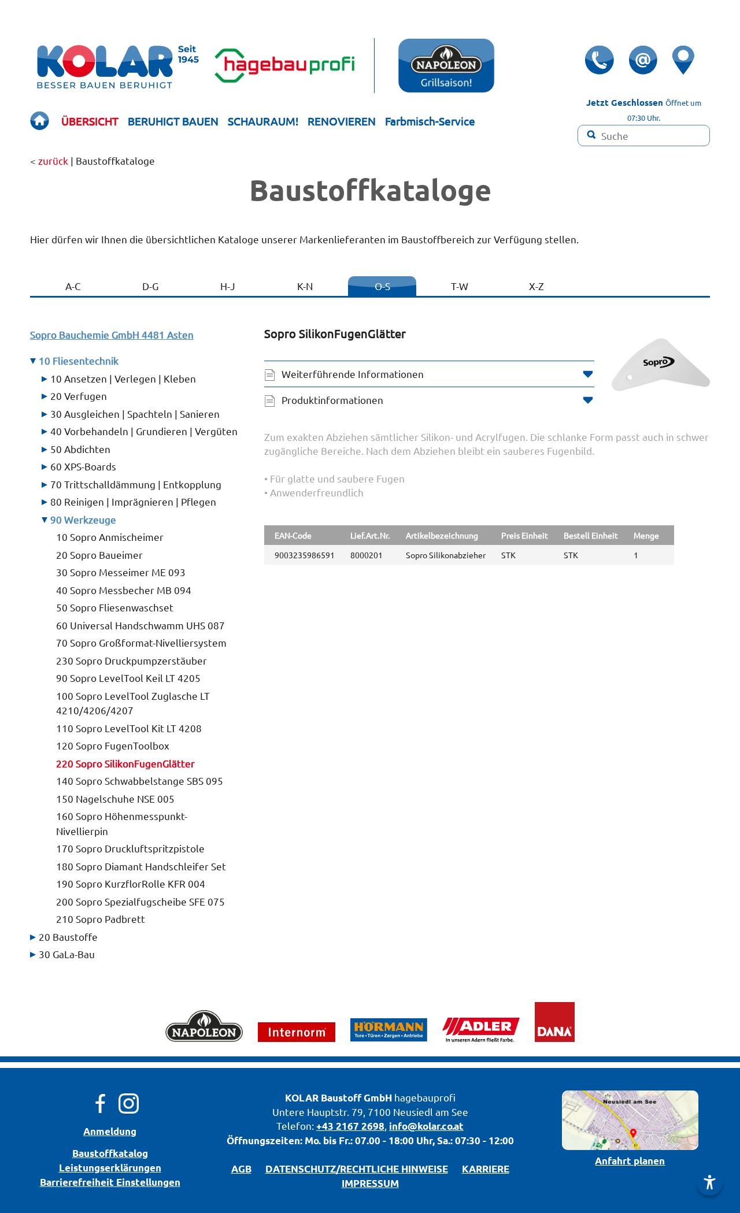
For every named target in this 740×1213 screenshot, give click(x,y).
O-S (382, 286)
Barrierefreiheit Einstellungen (110, 1182)
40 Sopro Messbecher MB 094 (123, 590)
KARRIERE (485, 1169)
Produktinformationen (332, 400)
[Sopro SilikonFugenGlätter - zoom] (661, 365)
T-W (459, 286)
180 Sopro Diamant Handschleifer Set (141, 866)
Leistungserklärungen (110, 1168)
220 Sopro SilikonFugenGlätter (125, 763)
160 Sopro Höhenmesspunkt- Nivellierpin (121, 823)
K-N (305, 286)
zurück (53, 160)
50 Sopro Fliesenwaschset (114, 607)
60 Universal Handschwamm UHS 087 (140, 625)
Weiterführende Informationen (353, 374)
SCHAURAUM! (263, 121)
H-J (227, 286)
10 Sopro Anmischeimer (110, 537)
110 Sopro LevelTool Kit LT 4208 (129, 728)
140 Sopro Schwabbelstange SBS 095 (139, 780)
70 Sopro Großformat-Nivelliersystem (141, 642)
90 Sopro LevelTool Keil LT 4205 (128, 678)
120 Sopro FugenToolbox (112, 745)
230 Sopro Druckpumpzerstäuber (131, 660)
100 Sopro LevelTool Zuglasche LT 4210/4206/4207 (133, 703)
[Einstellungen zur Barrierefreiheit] (710, 1183)
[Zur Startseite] (39, 121)
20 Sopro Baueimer (99, 554)
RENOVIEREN (342, 121)
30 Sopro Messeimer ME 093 (121, 572)
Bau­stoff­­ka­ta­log (110, 1153)
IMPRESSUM (370, 1183)
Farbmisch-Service (430, 121)
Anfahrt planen (630, 1161)
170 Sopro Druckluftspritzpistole (130, 848)
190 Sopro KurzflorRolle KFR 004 (130, 883)
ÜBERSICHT (90, 121)
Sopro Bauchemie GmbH (112, 334)
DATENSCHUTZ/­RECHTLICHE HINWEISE (356, 1169)
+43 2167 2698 (350, 1126)
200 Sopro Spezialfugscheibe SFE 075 (140, 901)
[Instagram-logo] (129, 1102)
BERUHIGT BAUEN (173, 121)
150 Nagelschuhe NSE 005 (115, 798)
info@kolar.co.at (426, 1126)
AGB (241, 1169)
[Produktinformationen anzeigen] (487, 466)
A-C (73, 286)
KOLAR (302, 1098)
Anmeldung (109, 1131)
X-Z (536, 286)
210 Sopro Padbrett (100, 918)
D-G (150, 286)
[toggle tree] (144, 378)
